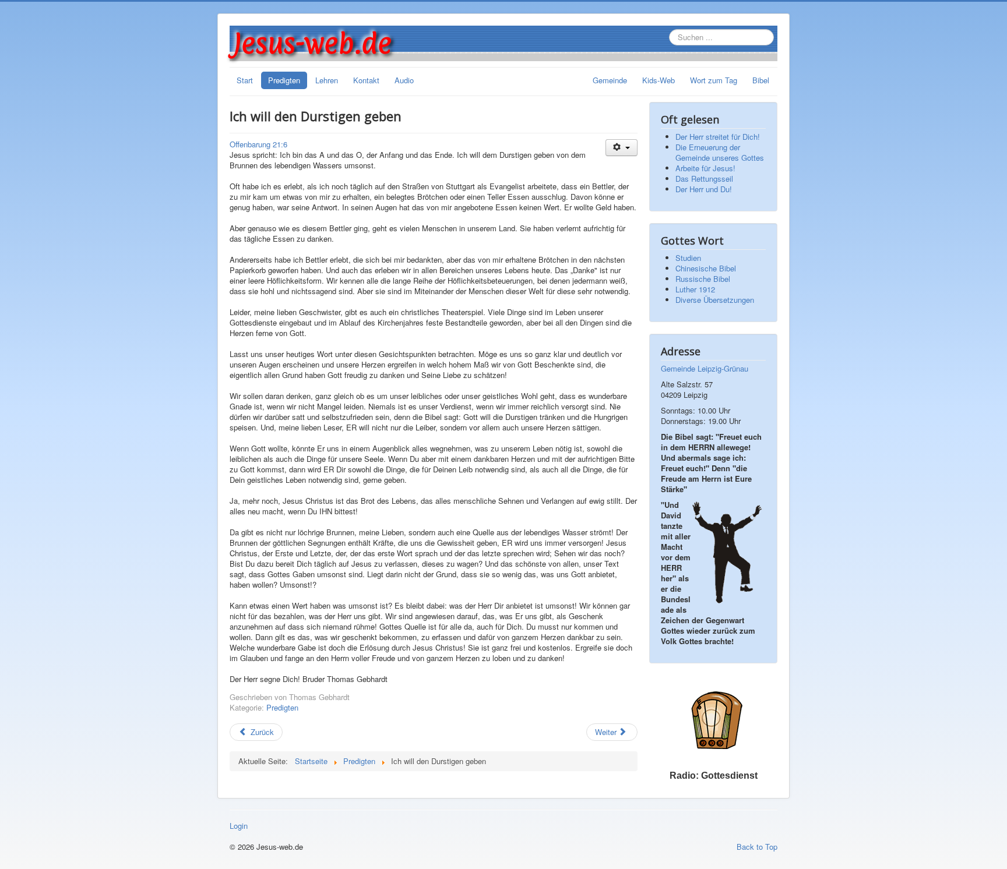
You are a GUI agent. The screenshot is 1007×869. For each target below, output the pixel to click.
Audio (404, 80)
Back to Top (757, 846)
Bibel (760, 80)
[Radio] (713, 720)
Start (245, 80)
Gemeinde (610, 80)
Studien (688, 257)
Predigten (284, 80)
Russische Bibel (702, 278)
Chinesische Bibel (705, 268)
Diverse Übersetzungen (714, 299)
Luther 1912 (695, 289)
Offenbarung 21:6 (258, 144)
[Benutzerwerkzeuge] (621, 147)
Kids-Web (658, 80)
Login (239, 826)
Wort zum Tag (713, 80)
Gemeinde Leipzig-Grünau (704, 368)
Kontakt (366, 80)
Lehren (326, 80)
